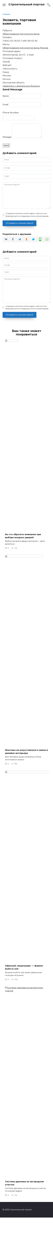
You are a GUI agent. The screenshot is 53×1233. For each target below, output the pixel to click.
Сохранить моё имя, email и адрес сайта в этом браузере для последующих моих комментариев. (27, 214)
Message (7, 137)
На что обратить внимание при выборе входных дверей (23, 536)
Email (5, 104)
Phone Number (11, 112)
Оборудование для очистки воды (21, 34)
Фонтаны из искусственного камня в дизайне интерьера (26, 751)
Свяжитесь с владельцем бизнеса (21, 86)
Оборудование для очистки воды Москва (25, 48)
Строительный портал (26, 4)
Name (6, 96)
